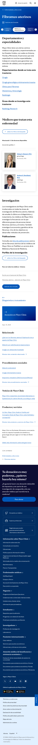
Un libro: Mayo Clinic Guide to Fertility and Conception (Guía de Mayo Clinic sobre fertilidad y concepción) (18, 414)
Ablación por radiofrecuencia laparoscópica (16, 345)
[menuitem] (19, 30)
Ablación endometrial (9, 368)
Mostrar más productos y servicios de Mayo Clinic (17, 422)
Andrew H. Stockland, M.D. (24, 176)
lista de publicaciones (21, 241)
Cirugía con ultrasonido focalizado (13, 350)
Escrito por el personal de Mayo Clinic (14, 275)
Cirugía (5, 77)
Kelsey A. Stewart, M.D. (24, 154)
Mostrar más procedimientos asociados (14, 382)
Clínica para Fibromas (10, 86)
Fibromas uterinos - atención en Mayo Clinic (16, 280)
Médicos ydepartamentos (19, 29)
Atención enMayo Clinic (31, 29)
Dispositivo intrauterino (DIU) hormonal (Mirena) (17, 378)
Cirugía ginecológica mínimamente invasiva (18, 82)
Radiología (6, 95)
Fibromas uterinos (16, 16)
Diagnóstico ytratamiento (6, 29)
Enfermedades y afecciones (13, 10)
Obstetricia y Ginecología (12, 91)
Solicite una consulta (11, 286)
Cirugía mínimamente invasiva (11, 373)
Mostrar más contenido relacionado (13, 354)
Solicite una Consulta (11, 22)
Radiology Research (9, 109)
